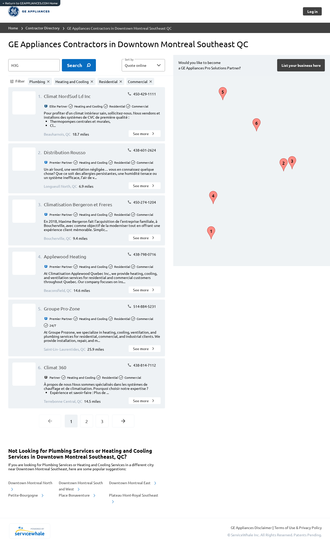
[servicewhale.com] (29, 531)
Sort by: (129, 59)
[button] (143, 65)
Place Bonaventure (74, 495)
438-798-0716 (144, 254)
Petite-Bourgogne (23, 495)
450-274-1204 (144, 202)
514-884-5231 (144, 306)
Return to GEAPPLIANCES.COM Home (30, 3)
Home (13, 28)
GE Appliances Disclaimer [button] (252, 527)
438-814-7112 (144, 365)
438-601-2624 (144, 150)
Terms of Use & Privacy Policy (298, 527)
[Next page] (123, 421)
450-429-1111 (144, 94)
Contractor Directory (43, 28)
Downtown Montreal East (130, 482)
